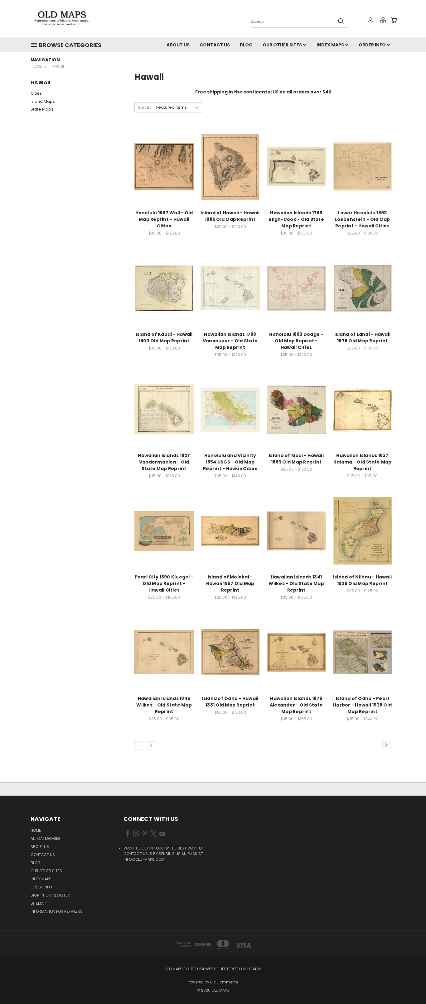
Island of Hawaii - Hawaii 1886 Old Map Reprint (230, 216)
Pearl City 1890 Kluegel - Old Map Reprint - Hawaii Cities (164, 583)
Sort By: (145, 107)
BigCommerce (224, 982)
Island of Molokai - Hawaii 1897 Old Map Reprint (230, 583)
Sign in (38, 895)
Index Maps (331, 45)
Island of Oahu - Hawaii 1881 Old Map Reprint (230, 701)
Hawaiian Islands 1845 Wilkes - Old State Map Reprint (164, 705)
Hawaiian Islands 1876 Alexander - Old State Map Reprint (296, 705)
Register (61, 895)
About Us (178, 45)
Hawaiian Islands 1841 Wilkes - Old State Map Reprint (296, 583)
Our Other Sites (283, 45)
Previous (409, 984)
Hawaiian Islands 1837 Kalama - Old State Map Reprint (362, 462)
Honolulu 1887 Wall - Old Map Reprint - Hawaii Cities (164, 219)
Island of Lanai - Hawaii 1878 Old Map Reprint (362, 337)
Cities (36, 93)
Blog (246, 45)
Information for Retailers (57, 911)
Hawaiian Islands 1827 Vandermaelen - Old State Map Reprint (164, 462)
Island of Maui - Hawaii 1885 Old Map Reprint (296, 458)
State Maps (42, 109)
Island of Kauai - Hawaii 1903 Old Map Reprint (164, 337)
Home (36, 830)
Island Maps (43, 101)
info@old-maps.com (143, 859)
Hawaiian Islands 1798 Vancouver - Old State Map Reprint (230, 340)
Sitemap (38, 903)
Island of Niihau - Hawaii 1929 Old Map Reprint (362, 580)
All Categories (46, 838)
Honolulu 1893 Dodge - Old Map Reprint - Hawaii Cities (296, 340)
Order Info (373, 45)
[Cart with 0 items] (394, 20)
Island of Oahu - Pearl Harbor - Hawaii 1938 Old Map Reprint (362, 705)
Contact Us (215, 45)
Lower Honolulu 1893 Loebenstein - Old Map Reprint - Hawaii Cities (362, 219)
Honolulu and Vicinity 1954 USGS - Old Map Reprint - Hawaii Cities (230, 462)
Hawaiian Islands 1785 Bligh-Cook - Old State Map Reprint (296, 219)
